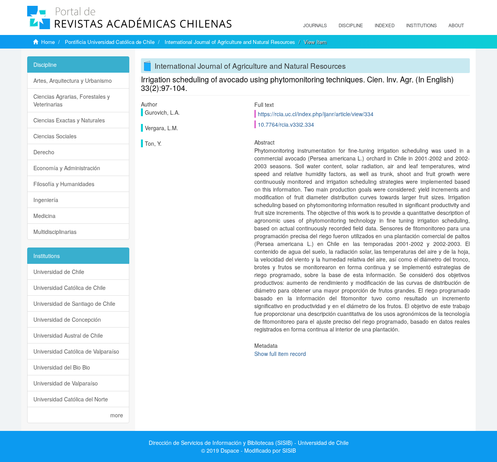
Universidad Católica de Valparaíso (76, 351)
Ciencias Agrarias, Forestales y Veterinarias (71, 100)
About (456, 25)
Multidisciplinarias (54, 231)
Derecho (43, 152)
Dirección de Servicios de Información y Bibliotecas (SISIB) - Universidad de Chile (249, 442)
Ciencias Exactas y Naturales (69, 120)
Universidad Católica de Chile (69, 287)
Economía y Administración (66, 168)
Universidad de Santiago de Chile (74, 303)
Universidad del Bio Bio (61, 367)
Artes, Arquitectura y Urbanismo (72, 80)
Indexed (384, 25)
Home (48, 41)
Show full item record (280, 353)
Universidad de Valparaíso (65, 383)
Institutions (421, 25)
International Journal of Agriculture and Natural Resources (230, 41)
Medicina (44, 216)
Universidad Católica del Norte (70, 399)
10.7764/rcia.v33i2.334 (286, 124)
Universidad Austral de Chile (68, 335)
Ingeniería (45, 200)
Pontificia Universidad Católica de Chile (110, 41)
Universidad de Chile (58, 271)
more (116, 415)
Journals (315, 25)
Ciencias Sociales (54, 136)
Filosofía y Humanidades (63, 184)
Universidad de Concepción (67, 319)
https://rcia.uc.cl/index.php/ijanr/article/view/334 (316, 114)
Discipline (351, 25)
